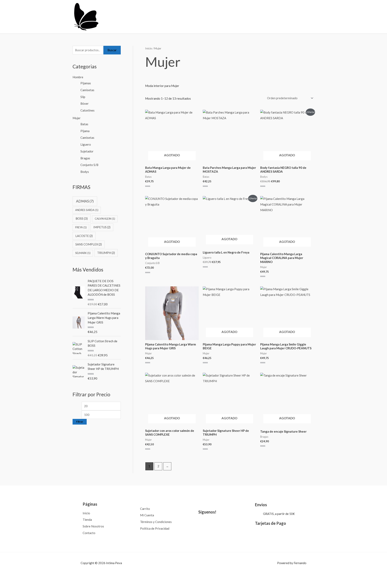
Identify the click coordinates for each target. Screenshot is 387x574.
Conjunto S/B (89, 165)
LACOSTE (84, 236)
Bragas (85, 158)
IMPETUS (101, 227)
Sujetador (87, 151)
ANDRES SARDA (86, 210)
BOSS (82, 218)
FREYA (81, 227)
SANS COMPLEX (88, 244)
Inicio (148, 48)
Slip (82, 97)
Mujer (77, 118)
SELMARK (83, 253)
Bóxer (84, 103)
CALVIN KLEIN (105, 218)
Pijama (84, 131)
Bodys (84, 171)
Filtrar (79, 421)
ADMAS (85, 201)
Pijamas (85, 83)
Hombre (78, 77)
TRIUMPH (106, 253)
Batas (84, 124)
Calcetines (87, 110)
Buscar (112, 50)
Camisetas (87, 90)
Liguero (85, 144)
